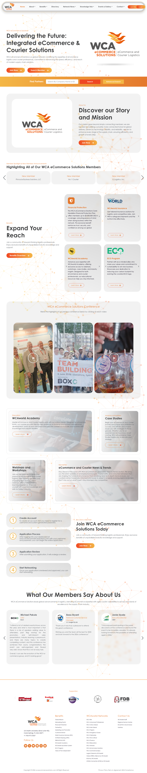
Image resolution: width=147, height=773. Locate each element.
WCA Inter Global (92, 727)
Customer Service (60, 732)
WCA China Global (92, 725)
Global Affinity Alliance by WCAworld (97, 756)
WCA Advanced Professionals (95, 722)
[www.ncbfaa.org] (73, 699)
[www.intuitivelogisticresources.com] (49, 699)
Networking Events (60, 722)
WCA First (89, 719)
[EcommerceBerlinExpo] (122, 699)
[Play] (33, 358)
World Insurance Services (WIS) (64, 735)
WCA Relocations (92, 743)
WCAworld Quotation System (63, 745)
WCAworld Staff (122, 719)
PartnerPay (58, 727)
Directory (55, 7)
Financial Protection (61, 725)
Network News (69, 7)
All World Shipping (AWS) (62, 738)
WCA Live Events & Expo (93, 750)
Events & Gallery (104, 7)
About (31, 7)
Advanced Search (113, 82)
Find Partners (36, 81)
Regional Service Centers (125, 722)
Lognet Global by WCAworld (95, 753)
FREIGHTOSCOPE (60, 740)
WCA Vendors (90, 745)
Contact (120, 7)
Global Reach (59, 719)
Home (22, 7)
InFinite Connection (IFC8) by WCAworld (98, 761)
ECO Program (59, 748)
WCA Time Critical (92, 738)
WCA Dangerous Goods (93, 732)
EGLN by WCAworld (92, 758)
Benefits (43, 7)
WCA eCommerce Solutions (95, 748)
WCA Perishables (91, 735)
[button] (4, 177)
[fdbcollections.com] (97, 699)
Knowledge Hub (86, 7)
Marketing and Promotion (62, 730)
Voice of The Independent (62, 750)
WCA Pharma (91, 740)
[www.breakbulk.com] (25, 699)
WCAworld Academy (61, 743)
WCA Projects (90, 730)
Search (90, 82)
